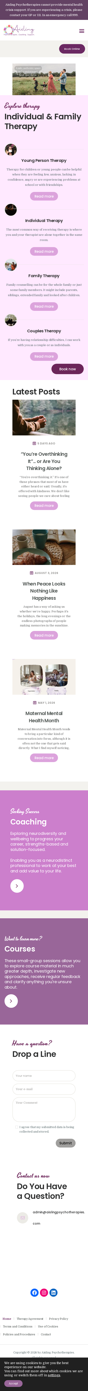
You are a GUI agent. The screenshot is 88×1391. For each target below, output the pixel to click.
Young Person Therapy (43, 160)
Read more (44, 196)
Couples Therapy (44, 331)
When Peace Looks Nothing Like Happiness (44, 591)
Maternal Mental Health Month (43, 717)
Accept (13, 1383)
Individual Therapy (44, 220)
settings (54, 1375)
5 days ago (46, 443)
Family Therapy (44, 276)
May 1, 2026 (46, 703)
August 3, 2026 (46, 573)
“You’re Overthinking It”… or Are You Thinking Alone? (44, 461)
